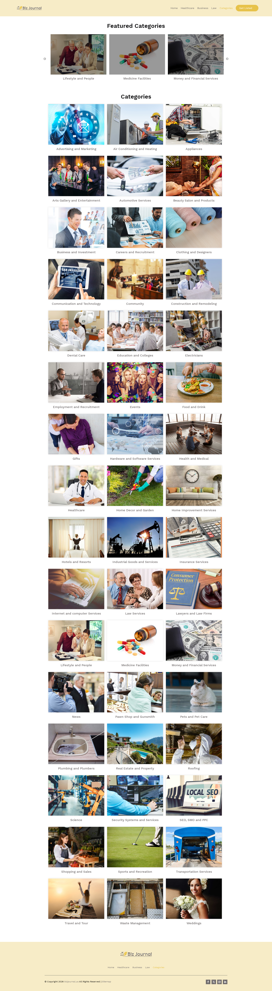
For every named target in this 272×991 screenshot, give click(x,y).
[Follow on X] (214, 982)
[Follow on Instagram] (219, 982)
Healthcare (187, 8)
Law (213, 8)
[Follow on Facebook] (208, 982)
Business (202, 8)
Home (174, 8)
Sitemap (106, 981)
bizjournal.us (71, 981)
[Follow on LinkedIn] (225, 982)
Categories (226, 8)
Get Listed (245, 8)
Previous (44, 59)
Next (227, 59)
